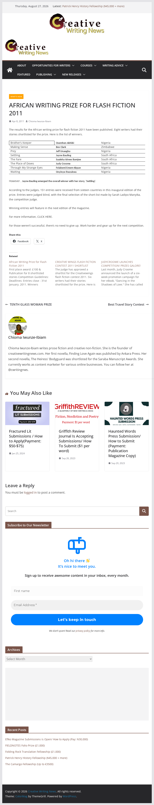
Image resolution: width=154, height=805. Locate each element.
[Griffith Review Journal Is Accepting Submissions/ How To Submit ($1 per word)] (77, 404)
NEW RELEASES (71, 74)
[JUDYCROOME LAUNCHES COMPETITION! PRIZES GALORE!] (124, 273)
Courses (86, 65)
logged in (30, 492)
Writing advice (113, 65)
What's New (16, 96)
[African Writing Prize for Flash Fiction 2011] (32, 273)
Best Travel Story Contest (126, 304)
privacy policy (83, 630)
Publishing (44, 74)
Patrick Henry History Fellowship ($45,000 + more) (93, 6)
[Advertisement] (77, 694)
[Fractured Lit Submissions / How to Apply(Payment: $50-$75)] (27, 404)
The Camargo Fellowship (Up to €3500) (29, 764)
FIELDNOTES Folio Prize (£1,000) (25, 745)
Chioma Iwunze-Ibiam (40, 121)
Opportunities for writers (51, 65)
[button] (72, 65)
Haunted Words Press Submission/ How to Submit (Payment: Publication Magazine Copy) (124, 443)
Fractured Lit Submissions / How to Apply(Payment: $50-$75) (26, 438)
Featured (23, 74)
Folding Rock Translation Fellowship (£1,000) (33, 751)
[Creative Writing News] (77, 16)
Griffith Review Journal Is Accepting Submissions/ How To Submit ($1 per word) (76, 441)
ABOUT (21, 65)
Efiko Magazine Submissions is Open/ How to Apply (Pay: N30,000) (46, 739)
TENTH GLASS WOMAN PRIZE (31, 304)
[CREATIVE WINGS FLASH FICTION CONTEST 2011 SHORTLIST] (78, 273)
